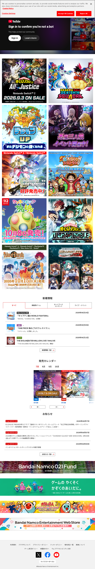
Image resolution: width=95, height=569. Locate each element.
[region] (47, 9)
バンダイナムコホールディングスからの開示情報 (48, 445)
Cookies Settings (8, 13)
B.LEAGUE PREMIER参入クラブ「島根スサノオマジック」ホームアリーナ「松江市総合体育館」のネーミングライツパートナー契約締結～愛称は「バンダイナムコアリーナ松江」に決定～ (48, 424)
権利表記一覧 (69, 545)
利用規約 (13, 545)
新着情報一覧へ (47, 350)
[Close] (91, 4)
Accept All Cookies (65, 14)
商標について (80, 545)
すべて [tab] (14, 305)
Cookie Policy (8, 8)
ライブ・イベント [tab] (81, 305)
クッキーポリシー (56, 545)
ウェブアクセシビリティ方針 (61, 549)
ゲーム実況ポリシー (31, 549)
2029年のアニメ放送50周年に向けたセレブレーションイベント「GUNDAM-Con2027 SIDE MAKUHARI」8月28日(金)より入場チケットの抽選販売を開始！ (48, 435)
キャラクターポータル (47, 561)
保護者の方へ (44, 549)
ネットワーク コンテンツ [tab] (58, 305)
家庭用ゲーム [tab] (36, 305)
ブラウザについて (24, 545)
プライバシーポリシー (40, 545)
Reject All (83, 14)
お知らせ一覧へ (47, 454)
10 (56, 367)
